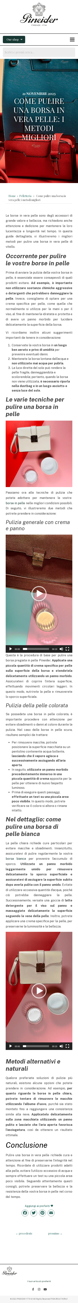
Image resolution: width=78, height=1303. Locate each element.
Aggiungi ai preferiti (38, 1206)
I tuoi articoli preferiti (39, 1281)
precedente (24, 1233)
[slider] (36, 649)
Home (12, 196)
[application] (39, 594)
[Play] (10, 649)
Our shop (13, 39)
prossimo (55, 1233)
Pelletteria (25, 196)
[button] (14, 39)
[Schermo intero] (67, 649)
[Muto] (61, 649)
